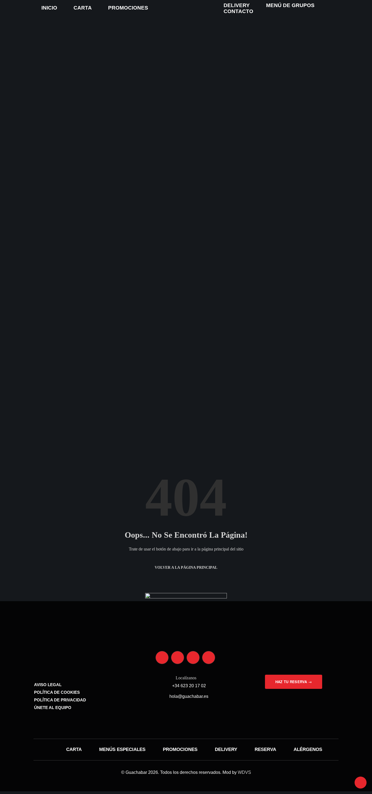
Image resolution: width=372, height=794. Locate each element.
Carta (83, 8)
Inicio (49, 8)
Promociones (128, 8)
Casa (23, 323)
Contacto (238, 11)
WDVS (244, 772)
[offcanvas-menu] (16, 8)
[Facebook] (177, 657)
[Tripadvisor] (193, 657)
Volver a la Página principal (186, 567)
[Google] (208, 657)
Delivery (237, 5)
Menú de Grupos (290, 5)
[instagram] (162, 657)
